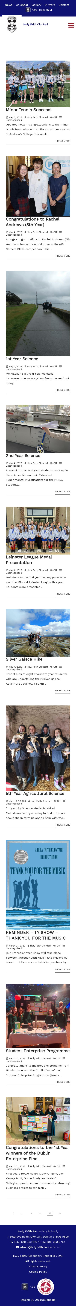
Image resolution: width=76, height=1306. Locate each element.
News (8, 4)
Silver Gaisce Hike (24, 659)
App (34, 9)
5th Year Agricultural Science (35, 793)
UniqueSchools (45, 1299)
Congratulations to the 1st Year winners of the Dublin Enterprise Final (37, 1153)
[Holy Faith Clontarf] (12, 24)
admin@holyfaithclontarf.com (40, 1247)
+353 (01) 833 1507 (26, 1242)
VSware (50, 4)
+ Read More (62, 141)
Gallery (36, 4)
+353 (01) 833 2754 (52, 1242)
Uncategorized (14, 120)
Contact (64, 4)
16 (60, 1213)
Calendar (22, 4)
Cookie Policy (38, 1271)
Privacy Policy (38, 1266)
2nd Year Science (23, 455)
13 (31, 1213)
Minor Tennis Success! (28, 109)
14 (40, 1213)
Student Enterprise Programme (38, 1050)
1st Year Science (22, 358)
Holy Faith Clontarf (37, 117)
